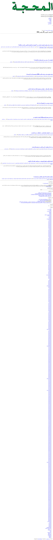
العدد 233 (49, 315)
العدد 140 (49, 238)
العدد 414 (49, 454)
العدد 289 (49, 361)
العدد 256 (49, 335)
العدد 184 (49, 268)
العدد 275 (49, 350)
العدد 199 (49, 278)
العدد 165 (49, 250)
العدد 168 (49, 253)
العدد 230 (49, 312)
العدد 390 (49, 435)
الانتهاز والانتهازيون (28, 119)
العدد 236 (49, 317)
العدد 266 (49, 343)
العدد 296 (49, 367)
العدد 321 (49, 387)
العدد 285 (49, 358)
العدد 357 (49, 409)
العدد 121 (49, 221)
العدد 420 (49, 459)
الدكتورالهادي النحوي (22, 46)
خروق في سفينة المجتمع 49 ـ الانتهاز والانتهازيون (43, 117)
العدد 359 (49, 411)
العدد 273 (49, 348)
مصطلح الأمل (26, 90)
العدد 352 (49, 405)
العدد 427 (49, 464)
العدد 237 (49, 318)
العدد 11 (50, 218)
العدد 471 (49, 501)
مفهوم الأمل (17, 90)
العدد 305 (49, 375)
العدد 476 (49, 505)
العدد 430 (49, 467)
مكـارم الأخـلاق (22, 61)
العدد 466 (49, 497)
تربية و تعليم (41, 76)
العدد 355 (49, 407)
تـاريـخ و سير (49, 529)
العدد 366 (49, 417)
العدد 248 (49, 328)
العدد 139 (49, 236)
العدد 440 (49, 475)
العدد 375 (49, 422)
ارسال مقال (49, 23)
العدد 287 (49, 360)
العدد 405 (49, 447)
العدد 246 (49, 326)
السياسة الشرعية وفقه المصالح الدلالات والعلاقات (44, 192)
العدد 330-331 (49, 390)
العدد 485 (49, 513)
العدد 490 (49, 517)
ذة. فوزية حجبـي (17, 148)
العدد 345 (49, 400)
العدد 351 (49, 404)
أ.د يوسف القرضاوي (33, 163)
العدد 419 (49, 458)
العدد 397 (49, 441)
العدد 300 (49, 371)
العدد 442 (49, 477)
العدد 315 (49, 382)
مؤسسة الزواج (27, 76)
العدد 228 (49, 310)
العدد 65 (50, 525)
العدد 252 (49, 331)
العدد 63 (50, 524)
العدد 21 (50, 288)
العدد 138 (49, 235)
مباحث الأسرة (23, 76)
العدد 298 (49, 369)
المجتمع (21, 119)
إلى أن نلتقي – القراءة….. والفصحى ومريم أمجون (44, 195)
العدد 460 (49, 492)
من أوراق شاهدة (13, 148)
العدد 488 (49, 515)
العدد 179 (49, 263)
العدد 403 (49, 445)
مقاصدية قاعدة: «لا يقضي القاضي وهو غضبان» (43, 176)
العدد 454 (49, 487)
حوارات (4, 46)
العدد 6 (50, 522)
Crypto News (49, 209)
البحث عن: (51, 189)
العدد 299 (49, 370)
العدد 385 (49, 431)
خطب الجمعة (41, 134)
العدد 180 (49, 264)
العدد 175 (49, 259)
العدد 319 (49, 386)
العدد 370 (49, 419)
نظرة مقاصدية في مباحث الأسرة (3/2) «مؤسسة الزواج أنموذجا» (39, 74)
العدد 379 (49, 426)
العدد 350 (49, 403)
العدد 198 (49, 277)
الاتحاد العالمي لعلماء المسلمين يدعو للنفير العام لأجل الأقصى (40, 161)
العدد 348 (49, 402)
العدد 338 (49, 396)
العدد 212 (49, 292)
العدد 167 (49, 252)
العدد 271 (49, 346)
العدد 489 (49, 516)
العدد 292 (49, 364)
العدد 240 (49, 321)
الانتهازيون (24, 119)
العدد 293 (49, 365)
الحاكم (30, 178)
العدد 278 (49, 352)
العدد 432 (49, 468)
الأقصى (29, 163)
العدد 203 (49, 283)
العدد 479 (49, 508)
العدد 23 (50, 311)
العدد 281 (49, 355)
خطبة (33, 134)
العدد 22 (50, 302)
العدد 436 (49, 472)
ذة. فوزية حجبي (6, 148)
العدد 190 (49, 271)
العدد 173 (49, 258)
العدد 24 (50, 320)
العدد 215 (49, 295)
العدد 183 (49, 267)
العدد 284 (49, 357)
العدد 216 (49, 297)
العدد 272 (49, 347)
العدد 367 (49, 417)
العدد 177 (49, 261)
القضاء (25, 178)
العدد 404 (49, 446)
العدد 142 (49, 239)
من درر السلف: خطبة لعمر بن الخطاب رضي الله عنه (42, 132)
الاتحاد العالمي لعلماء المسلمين (19, 163)
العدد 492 (49, 519)
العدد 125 (49, 224)
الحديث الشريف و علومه (48, 214)
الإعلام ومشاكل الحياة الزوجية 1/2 (25, 202)
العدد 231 (49, 313)
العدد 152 (49, 242)
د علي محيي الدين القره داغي (11, 163)
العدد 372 (49, 420)
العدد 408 (49, 449)
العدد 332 (49, 391)
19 (44, 30)
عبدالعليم (50, 199)
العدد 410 (49, 451)
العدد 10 (50, 217)
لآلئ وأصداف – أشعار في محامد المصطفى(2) (45, 196)
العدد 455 (49, 488)
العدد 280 (49, 354)
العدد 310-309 (49, 378)
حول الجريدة (49, 22)
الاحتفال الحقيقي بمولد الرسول (44, 200)
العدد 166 (49, 251)
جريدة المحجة (48, 538)
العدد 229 (49, 310)
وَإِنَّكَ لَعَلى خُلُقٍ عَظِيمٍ (17, 61)
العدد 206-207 (49, 285)
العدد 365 (49, 416)
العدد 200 (49, 280)
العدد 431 (49, 468)
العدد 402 (49, 444)
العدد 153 (49, 243)
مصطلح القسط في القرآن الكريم (43, 199)
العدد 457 (49, 489)
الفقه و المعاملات (41, 46)
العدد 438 (49, 473)
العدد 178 (49, 262)
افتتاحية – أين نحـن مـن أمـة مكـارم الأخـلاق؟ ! (43, 60)
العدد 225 (49, 307)
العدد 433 (49, 469)
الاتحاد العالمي (26, 163)
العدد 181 (49, 265)
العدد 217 (49, 298)
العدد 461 (49, 493)
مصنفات (50, 537)
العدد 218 (49, 300)
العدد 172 (49, 257)
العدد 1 (50, 216)
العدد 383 (49, 429)
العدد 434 (49, 470)
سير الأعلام (49, 533)
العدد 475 (49, 504)
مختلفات (50, 536)
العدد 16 (50, 246)
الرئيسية (52, 30)
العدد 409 (49, 450)
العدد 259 (49, 337)
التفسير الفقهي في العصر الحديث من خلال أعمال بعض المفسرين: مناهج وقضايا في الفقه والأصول (32, 201)
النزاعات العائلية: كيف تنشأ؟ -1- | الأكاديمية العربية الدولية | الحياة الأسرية (41, 202)
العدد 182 (49, 266)
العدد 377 (49, 424)
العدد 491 (49, 518)
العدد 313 (49, 381)
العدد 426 (49, 463)
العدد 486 (49, 514)
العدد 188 (49, 269)
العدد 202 (49, 282)
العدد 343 (49, 398)
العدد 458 (49, 490)
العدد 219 (49, 301)
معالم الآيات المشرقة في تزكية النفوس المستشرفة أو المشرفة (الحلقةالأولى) (41, 194)
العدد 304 (49, 374)
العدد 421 (49, 460)
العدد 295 (49, 366)
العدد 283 (49, 356)
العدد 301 (49, 371)
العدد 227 (49, 309)
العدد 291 (49, 363)
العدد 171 (49, 256)
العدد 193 (49, 274)
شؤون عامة (38, 76)
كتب (50, 21)
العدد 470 (49, 500)
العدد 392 (49, 437)
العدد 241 (49, 322)
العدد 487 (49, 514)
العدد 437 (49, 473)
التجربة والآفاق (32, 46)
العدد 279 (49, 353)
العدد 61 (50, 523)
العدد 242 (49, 323)
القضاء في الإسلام (21, 178)
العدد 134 (49, 232)
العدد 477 (49, 506)
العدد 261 (49, 339)
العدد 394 (49, 438)
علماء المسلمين (4, 163)
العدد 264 (49, 341)
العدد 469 (49, 499)
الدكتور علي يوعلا (27, 46)
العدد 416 (49, 456)
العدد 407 (49, 448)
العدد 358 (49, 410)
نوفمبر (47, 30)
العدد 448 (49, 482)
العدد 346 (49, 401)
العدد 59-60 (49, 521)
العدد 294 (49, 366)
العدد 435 (49, 471)
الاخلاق (43, 61)
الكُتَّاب (50, 20)
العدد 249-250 (49, 329)
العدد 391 (49, 436)
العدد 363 (49, 414)
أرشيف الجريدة (49, 211)
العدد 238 (49, 319)
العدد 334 (49, 392)
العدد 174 (49, 259)
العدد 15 (50, 241)
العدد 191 (49, 272)
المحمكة (15, 178)
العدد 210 (49, 289)
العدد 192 (49, 273)
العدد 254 (49, 333)
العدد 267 (49, 344)
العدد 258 (49, 336)
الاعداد (50, 213)
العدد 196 (49, 275)
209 (50, 208)
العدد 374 (49, 422)
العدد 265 (49, 342)
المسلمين (26, 148)
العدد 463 (49, 494)
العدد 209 (49, 287)
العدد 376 (49, 423)
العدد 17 (50, 254)
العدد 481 (49, 509)
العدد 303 (49, 373)
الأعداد (50, 19)
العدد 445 (49, 479)
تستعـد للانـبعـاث (22, 148)
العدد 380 (49, 427)
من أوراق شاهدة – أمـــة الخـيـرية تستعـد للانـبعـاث (42, 147)
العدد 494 (49, 520)
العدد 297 (49, 368)
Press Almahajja (40, 538)
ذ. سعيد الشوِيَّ (11, 178)
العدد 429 (45, 46)
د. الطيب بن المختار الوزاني (42, 47)
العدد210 (49, 526)
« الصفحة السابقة (46, 183)
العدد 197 (49, 276)
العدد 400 (49, 443)
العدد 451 (49, 484)
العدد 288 (49, 361)
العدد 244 (49, 325)
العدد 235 (49, 316)
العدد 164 (49, 249)
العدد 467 (49, 498)
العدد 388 (49, 433)
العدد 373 (49, 421)
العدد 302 (49, 372)
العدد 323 (49, 389)
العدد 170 (49, 255)
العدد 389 (49, 434)
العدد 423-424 (49, 462)
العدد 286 (49, 359)
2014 (49, 30)
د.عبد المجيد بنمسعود (10, 119)
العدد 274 (49, 349)
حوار (50, 531)
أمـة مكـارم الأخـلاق (32, 61)
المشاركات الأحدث (48, 186)
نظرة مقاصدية (19, 76)
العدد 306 (49, 376)
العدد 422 (49, 461)
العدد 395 (49, 439)
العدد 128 (49, 227)
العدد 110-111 (49, 218)
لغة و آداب (35, 90)
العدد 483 (49, 511)
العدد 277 (49, 351)
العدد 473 (49, 503)
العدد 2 (50, 279)
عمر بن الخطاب (23, 134)
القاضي (27, 178)
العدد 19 (50, 270)
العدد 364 (49, 415)
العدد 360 (49, 412)
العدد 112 (49, 219)
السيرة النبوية (49, 215)
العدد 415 (49, 455)
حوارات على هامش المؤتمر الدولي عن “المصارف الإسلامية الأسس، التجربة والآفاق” (35, 45)
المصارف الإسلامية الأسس (15, 46)
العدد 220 (49, 303)
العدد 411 (49, 452)
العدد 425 (49, 463)
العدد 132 (49, 230)
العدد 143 (49, 240)
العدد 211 (49, 290)
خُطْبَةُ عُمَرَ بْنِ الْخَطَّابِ (29, 134)
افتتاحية (46, 61)
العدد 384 (49, 430)
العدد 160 (49, 247)
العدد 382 (49, 428)
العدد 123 (49, 223)
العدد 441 (49, 476)
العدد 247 (49, 327)
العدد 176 (49, 260)
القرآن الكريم (30, 90)
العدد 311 (49, 379)
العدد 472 (49, 502)
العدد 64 (50, 524)
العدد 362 (49, 413)
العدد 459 (49, 491)
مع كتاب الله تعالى (21, 90)
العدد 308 (49, 377)
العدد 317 (49, 384)
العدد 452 (49, 485)
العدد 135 (49, 233)
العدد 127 (49, 226)
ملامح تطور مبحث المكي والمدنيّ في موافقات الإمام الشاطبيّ (43, 193)
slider (50, 210)
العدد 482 (49, 510)
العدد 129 (49, 228)
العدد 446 (49, 480)
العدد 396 (49, 440)
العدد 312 (49, 380)
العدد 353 (49, 406)
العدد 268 (49, 345)
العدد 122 (49, 222)
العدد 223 (49, 305)
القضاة (17, 178)
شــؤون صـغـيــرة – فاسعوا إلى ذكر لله (45, 103)
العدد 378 (49, 425)
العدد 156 (49, 244)
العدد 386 (49, 432)
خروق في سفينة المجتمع (16, 119)
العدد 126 (49, 225)
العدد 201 (49, 281)
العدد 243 (49, 324)
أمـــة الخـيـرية (34, 148)
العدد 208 (49, 286)
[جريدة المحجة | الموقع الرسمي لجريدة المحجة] (32, 13)
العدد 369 (49, 418)
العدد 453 (49, 486)
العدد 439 (49, 474)
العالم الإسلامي (30, 148)
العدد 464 (49, 495)
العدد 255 (49, 334)
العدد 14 (50, 237)
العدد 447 (49, 481)
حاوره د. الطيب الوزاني (8, 46)
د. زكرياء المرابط (32, 76)
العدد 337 (49, 395)
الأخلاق (25, 61)
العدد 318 (49, 385)
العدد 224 (49, 306)
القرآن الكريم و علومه (40, 90)
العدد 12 (50, 220)
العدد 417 (49, 457)
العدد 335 (49, 393)
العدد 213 (49, 293)
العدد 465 (49, 496)
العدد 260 (49, 338)
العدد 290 (49, 362)
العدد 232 (49, 314)
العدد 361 (49, 412)
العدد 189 (49, 269)
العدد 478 (49, 507)
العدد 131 (49, 229)
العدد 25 (50, 330)
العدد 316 (49, 383)
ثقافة (37, 46)
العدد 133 (49, 231)
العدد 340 (49, 397)
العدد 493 (49, 519)
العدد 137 (49, 234)
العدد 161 (49, 248)
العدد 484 (49, 512)
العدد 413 (49, 453)
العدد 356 (49, 408)
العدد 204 (49, 284)
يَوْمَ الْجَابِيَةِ (19, 134)
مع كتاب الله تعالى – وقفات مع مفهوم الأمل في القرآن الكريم (40, 88)
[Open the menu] (52, 25)
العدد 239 (49, 320)
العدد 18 (50, 264)
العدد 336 (49, 394)
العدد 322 (49, 388)
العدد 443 (49, 478)
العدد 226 (49, 308)
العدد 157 (49, 245)
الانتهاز (32, 119)
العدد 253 (49, 332)
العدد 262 (49, 340)
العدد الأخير (49, 18)
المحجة (11, 61)
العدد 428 (49, 465)
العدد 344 (49, 399)
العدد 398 (49, 442)
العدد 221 (49, 304)
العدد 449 (49, 483)
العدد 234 (49, 315)
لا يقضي (5, 178)
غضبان (8, 178)
